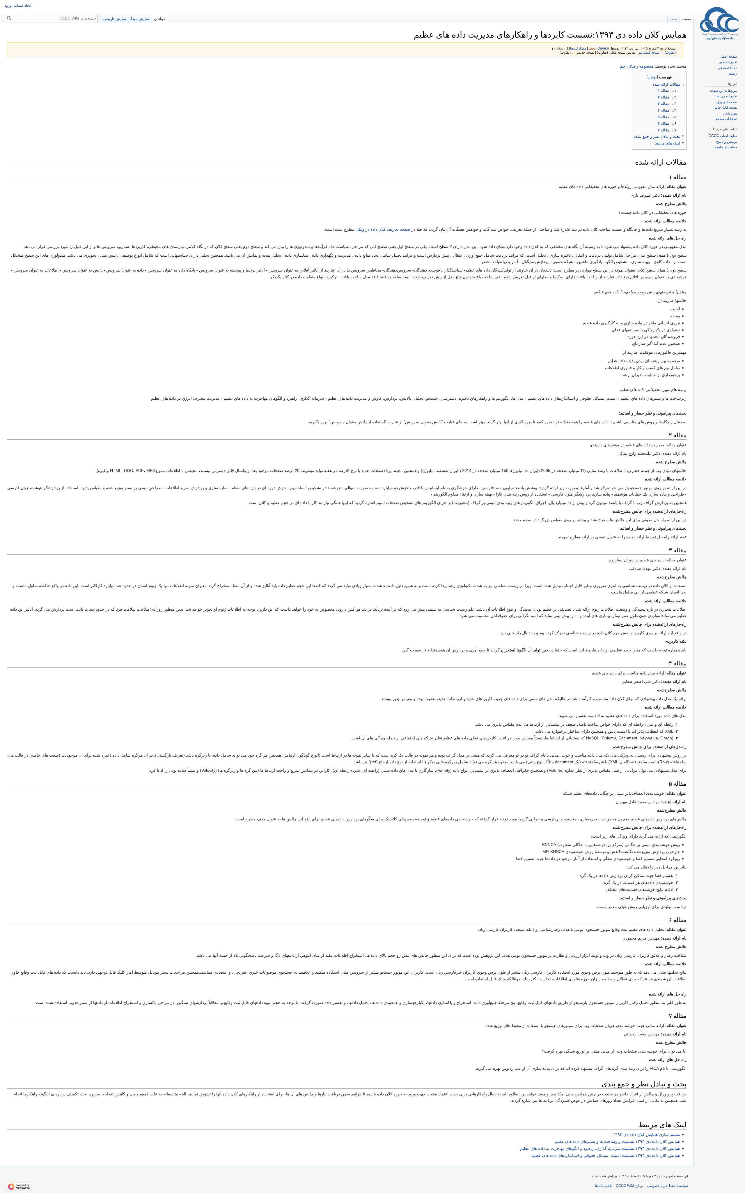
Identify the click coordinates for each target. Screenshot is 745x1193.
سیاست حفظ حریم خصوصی (667, 1186)
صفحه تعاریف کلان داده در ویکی (382, 229)
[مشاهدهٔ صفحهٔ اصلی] (719, 23)
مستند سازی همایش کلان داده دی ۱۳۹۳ (646, 1134)
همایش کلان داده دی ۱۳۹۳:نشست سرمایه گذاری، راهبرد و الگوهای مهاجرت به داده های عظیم (600, 1148)
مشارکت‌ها (578, 48)
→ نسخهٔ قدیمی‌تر (651, 52)
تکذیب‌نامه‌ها (603, 1186)
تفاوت (670, 52)
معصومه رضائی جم (637, 66)
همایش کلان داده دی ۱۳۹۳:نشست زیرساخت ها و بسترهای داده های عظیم (617, 1141)
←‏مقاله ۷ (560, 48)
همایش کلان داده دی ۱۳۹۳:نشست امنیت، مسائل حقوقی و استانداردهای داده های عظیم (606, 1155)
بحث (592, 48)
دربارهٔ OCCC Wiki (629, 1186)
